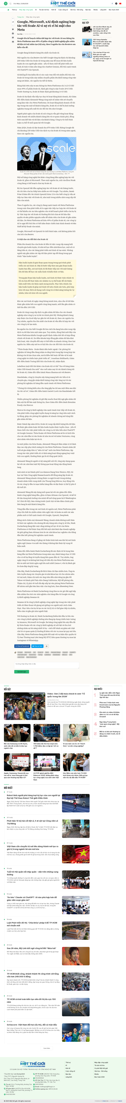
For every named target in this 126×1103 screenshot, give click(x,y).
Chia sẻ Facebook (23, 646)
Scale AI (40, 652)
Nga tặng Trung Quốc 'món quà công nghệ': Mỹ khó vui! (109, 724)
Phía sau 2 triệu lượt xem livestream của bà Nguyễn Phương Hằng (110, 705)
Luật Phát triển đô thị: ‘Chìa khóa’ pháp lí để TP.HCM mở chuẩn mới (32, 924)
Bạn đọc (88, 10)
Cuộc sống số (63, 10)
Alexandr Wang (55, 652)
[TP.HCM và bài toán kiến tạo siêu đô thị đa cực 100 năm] (76, 1007)
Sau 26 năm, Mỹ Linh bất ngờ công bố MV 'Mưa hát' (31, 948)
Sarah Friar (32, 654)
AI (36, 10)
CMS (105, 1101)
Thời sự (14, 10)
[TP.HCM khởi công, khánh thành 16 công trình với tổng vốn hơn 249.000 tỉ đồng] (76, 981)
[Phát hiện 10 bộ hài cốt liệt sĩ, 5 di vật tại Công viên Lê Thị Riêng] (76, 828)
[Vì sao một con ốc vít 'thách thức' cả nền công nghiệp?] (76, 733)
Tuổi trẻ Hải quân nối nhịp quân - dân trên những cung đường (32, 873)
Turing (40, 654)
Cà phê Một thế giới (101, 1068)
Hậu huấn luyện (22, 654)
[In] (46, 646)
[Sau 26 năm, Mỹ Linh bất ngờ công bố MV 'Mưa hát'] (76, 956)
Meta (47, 652)
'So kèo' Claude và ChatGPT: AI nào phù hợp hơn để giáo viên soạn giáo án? (32, 898)
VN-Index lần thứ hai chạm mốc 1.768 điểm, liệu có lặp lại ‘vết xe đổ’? (45, 746)
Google (20, 652)
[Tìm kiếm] (10, 3)
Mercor (65, 654)
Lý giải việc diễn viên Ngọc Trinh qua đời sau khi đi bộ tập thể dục (110, 695)
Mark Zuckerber (31, 657)
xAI (34, 652)
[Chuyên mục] (5, 3)
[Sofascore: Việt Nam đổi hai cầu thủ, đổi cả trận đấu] (76, 1032)
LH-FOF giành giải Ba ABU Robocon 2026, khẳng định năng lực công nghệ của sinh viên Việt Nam (46, 776)
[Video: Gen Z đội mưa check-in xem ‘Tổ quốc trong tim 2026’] (24, 706)
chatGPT (72, 652)
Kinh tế (53, 10)
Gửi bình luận (22, 672)
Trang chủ (20, 17)
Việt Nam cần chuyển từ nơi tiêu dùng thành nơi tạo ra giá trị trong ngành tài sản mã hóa (32, 847)
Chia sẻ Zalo (38, 646)
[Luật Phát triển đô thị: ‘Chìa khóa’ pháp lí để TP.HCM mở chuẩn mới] (76, 930)
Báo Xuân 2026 (114, 10)
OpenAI (65, 652)
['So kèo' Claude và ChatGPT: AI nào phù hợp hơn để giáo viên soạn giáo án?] (76, 905)
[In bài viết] (12, 41)
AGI (71, 654)
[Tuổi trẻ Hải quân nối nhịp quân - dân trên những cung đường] (76, 879)
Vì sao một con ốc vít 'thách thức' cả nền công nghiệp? (74, 745)
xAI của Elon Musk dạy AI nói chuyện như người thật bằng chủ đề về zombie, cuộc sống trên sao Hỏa (102, 31)
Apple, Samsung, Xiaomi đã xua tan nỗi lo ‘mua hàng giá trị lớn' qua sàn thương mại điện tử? (16, 775)
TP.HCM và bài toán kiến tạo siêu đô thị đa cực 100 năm (31, 1000)
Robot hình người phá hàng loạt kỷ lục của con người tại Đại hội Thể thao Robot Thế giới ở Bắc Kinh (33, 796)
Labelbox (47, 654)
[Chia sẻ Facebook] (12, 33)
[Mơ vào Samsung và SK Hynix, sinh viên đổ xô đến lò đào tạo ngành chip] (17, 733)
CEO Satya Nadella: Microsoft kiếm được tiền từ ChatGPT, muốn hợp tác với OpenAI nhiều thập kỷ (102, 44)
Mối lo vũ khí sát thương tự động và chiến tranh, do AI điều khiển (110, 734)
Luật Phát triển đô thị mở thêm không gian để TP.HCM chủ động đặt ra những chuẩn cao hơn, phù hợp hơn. (33, 930)
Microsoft (28, 652)
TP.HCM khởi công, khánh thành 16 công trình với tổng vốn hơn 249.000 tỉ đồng (33, 975)
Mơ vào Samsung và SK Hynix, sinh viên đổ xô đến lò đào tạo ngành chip (16, 746)
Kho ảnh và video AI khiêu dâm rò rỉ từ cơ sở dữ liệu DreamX (110, 714)
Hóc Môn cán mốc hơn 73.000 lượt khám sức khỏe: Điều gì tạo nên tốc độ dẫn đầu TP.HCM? (75, 775)
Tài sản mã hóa (44, 10)
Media (95, 10)
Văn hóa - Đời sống (76, 10)
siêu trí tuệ (21, 657)
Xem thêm (47, 1048)
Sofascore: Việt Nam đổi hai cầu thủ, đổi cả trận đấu (32, 1025)
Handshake (56, 654)
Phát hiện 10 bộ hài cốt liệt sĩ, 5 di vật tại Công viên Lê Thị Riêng (32, 822)
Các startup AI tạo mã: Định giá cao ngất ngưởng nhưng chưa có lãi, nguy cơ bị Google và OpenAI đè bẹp (102, 56)
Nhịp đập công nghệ (26, 10)
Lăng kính (103, 10)
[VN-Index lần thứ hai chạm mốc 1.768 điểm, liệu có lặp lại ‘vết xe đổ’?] (46, 733)
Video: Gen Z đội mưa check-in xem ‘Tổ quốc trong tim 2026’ (66, 695)
